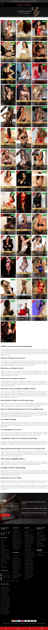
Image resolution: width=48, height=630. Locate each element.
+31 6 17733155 (31, 403)
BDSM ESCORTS (28, 535)
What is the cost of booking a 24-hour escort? (34, 513)
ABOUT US (3, 540)
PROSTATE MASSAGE (41, 545)
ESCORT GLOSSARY (5, 556)
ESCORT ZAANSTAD (5, 611)
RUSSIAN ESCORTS (17, 545)
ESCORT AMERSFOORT (6, 588)
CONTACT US (3, 546)
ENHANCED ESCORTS (17, 575)
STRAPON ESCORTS (29, 570)
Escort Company (10, 349)
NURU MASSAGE (40, 543)
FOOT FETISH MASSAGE (42, 537)
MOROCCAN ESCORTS (17, 542)
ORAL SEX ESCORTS (29, 563)
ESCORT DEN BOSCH (5, 595)
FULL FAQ (4, 515)
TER (43, 555)
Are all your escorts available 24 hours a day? (34, 508)
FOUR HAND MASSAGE (41, 539)
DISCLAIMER (3, 566)
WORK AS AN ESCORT (5, 559)
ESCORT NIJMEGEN (5, 605)
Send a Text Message (6, 575)
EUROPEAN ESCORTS (17, 539)
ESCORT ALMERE (4, 587)
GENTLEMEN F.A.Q (4, 567)
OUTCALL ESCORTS (29, 562)
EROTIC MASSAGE (40, 536)
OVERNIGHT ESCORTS (29, 564)
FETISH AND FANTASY (29, 552)
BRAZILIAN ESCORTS (17, 533)
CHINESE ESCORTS (17, 535)
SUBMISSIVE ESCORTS (29, 538)
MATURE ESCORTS (17, 567)
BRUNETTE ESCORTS (17, 561)
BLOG (2, 543)
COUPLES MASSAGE (41, 535)
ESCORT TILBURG (4, 608)
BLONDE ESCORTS (17, 560)
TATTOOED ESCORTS (17, 574)
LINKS (38, 554)
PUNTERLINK (39, 555)
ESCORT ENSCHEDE (5, 599)
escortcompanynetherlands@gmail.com (9, 580)
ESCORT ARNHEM (4, 592)
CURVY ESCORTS (16, 565)
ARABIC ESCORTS (16, 531)
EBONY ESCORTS (16, 538)
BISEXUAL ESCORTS (29, 533)
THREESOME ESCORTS (29, 574)
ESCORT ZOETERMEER (5, 612)
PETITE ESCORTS (16, 572)
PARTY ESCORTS (28, 566)
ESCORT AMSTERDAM (5, 590)
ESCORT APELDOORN (5, 591)
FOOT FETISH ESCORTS (30, 553)
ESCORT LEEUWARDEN (6, 604)
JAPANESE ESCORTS (17, 540)
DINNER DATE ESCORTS (30, 549)
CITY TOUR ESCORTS (29, 540)
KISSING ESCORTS (28, 560)
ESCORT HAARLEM (5, 602)
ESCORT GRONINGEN (5, 601)
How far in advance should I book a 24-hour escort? (34, 502)
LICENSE (2, 542)
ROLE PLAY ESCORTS (29, 569)
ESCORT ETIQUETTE (5, 554)
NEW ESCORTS (16, 557)
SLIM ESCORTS (16, 569)
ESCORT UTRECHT (5, 609)
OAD (41, 554)
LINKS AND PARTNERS (5, 557)
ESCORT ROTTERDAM (5, 606)
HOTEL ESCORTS (28, 559)
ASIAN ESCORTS (16, 532)
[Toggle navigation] (2, 5)
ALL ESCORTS (16, 555)
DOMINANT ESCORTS (29, 536)
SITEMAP (2, 545)
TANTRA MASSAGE (40, 546)
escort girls (19, 393)
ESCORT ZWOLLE (4, 614)
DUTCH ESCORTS (16, 536)
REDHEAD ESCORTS (17, 562)
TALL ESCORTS (16, 571)
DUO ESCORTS (28, 550)
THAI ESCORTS (16, 549)
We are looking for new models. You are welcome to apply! (24, 1)
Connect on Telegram (6, 578)
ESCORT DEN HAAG (5, 597)
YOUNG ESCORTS (16, 568)
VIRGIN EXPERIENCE (29, 576)
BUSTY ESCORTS (16, 564)
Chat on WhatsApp (6, 576)
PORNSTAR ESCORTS (29, 567)
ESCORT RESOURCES (5, 553)
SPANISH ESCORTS (17, 546)
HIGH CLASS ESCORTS (29, 557)
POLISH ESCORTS (16, 543)
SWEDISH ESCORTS (17, 547)
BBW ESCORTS (16, 558)
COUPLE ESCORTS (29, 539)
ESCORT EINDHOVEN (5, 598)
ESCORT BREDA (4, 594)
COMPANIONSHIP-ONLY (30, 542)
